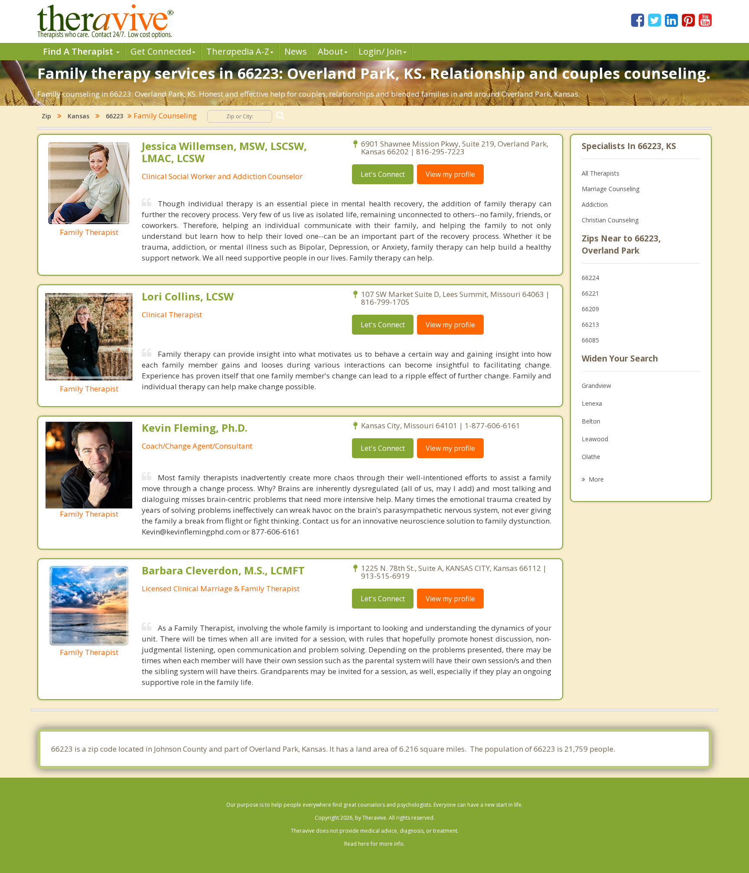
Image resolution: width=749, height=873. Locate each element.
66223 (114, 116)
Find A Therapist (79, 51)
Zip (46, 116)
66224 (590, 278)
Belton (591, 421)
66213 (590, 324)
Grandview (596, 385)
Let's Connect (383, 174)
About (330, 51)
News (295, 51)
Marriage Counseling (610, 189)
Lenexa (592, 403)
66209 (590, 309)
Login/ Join (380, 51)
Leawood (595, 439)
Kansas (78, 116)
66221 (590, 293)
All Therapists (600, 173)
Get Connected (160, 51)
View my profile (450, 174)
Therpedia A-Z (237, 51)
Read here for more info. (374, 843)
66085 (590, 340)
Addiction (595, 204)
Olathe (591, 457)
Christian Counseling (610, 220)
